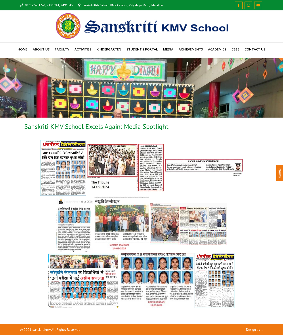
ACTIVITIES (83, 49)
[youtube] (258, 5)
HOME (22, 49)
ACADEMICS (217, 49)
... (262, 329)
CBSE (235, 49)
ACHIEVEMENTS (191, 49)
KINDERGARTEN (109, 49)
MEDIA (168, 49)
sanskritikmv (42, 329)
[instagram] (248, 5)
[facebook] (239, 5)
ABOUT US (41, 49)
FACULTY (62, 49)
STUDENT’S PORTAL (142, 49)
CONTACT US (255, 49)
